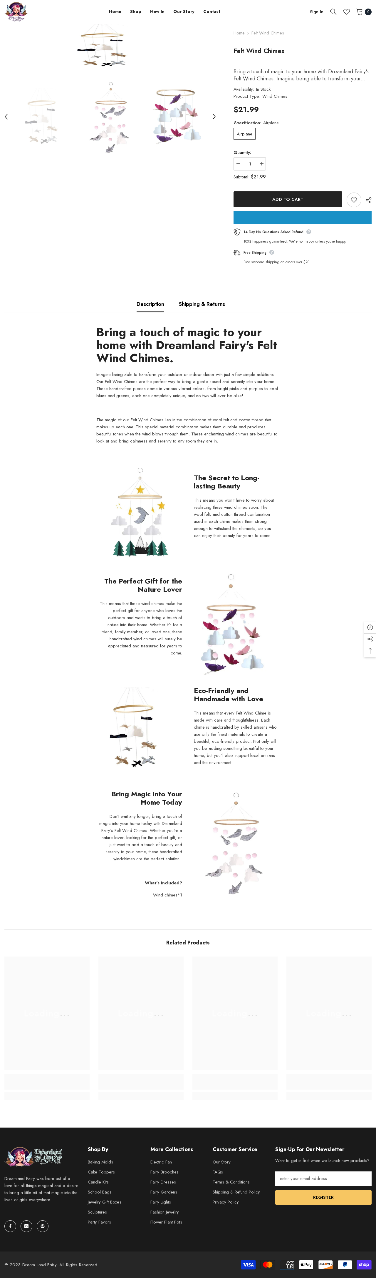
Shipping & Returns (202, 304)
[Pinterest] (42, 1226)
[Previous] (6, 116)
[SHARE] (366, 200)
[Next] (214, 116)
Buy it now (303, 217)
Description (150, 304)
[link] (47, 1085)
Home (239, 33)
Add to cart (287, 199)
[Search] (333, 12)
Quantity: (242, 152)
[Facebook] (10, 1226)
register (323, 1197)
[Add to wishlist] (354, 200)
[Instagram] (26, 1226)
